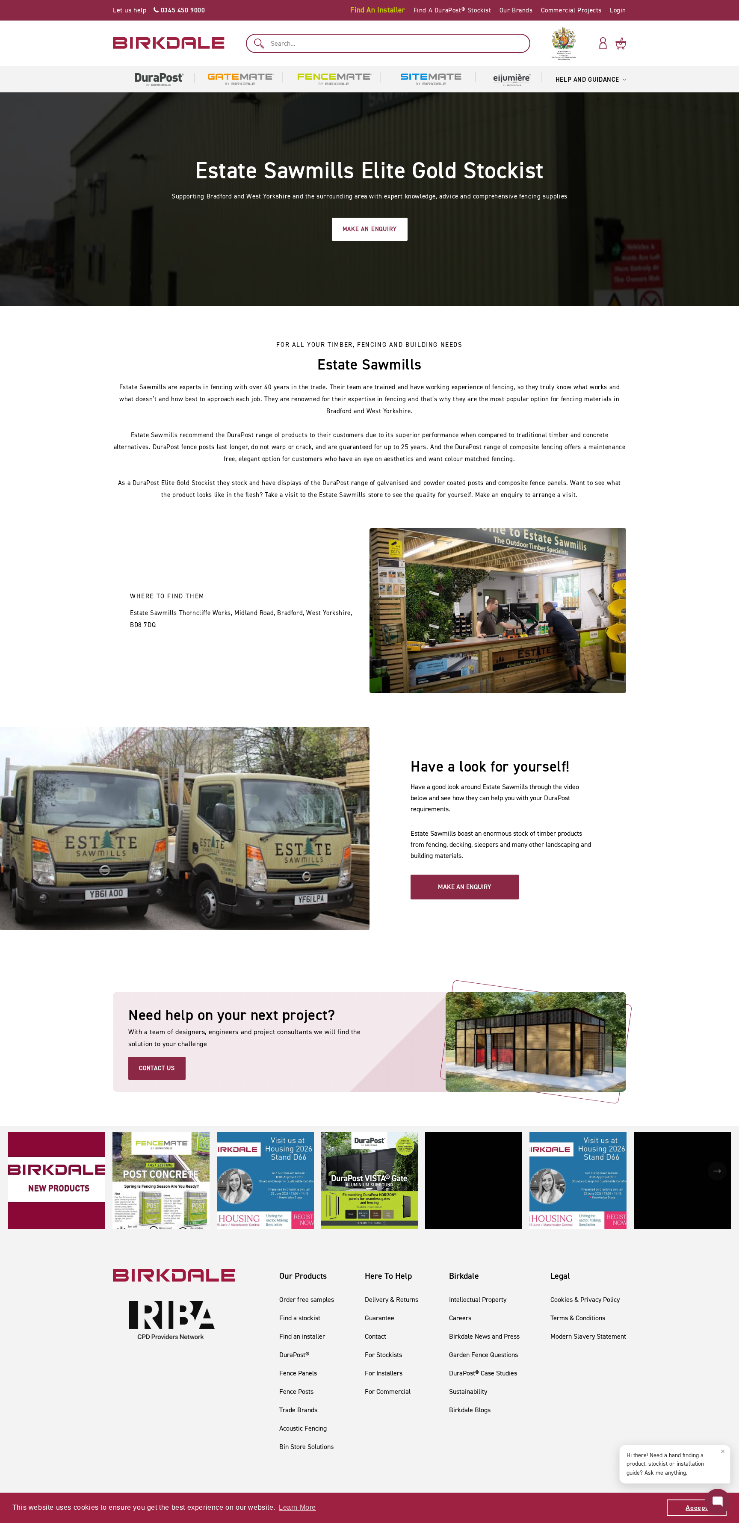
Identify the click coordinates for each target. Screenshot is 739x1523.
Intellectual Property (477, 1299)
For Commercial (388, 1391)
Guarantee (379, 1318)
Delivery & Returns (391, 1299)
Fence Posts (296, 1391)
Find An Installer (377, 10)
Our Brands (516, 10)
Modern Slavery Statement (588, 1336)
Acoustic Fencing (303, 1428)
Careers (460, 1318)
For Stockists (383, 1355)
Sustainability (468, 1391)
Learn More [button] (297, 1507)
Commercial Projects (571, 10)
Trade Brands (298, 1410)
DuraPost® (294, 1355)
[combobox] (388, 43)
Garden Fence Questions (483, 1355)
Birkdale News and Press (484, 1336)
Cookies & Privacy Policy (585, 1299)
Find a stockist (299, 1318)
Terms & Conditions (577, 1318)
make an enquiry (370, 229)
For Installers (383, 1373)
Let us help (159, 10)
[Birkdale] (169, 43)
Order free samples (306, 1299)
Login (618, 10)
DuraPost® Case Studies (483, 1373)
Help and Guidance (587, 79)
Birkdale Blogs (470, 1410)
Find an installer (302, 1336)
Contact (375, 1336)
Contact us (157, 1068)
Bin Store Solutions (306, 1447)
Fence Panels (298, 1373)
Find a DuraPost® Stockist (452, 10)
